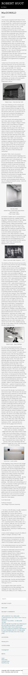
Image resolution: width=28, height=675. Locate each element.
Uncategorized (5, 650)
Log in (2, 658)
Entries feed (4, 659)
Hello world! (4, 607)
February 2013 (4, 641)
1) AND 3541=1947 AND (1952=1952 (10, 631)
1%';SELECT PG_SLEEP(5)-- (7, 620)
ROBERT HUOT (12, 3)
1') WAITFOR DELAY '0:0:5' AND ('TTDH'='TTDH (13, 617)
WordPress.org (5, 663)
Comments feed (5, 661)
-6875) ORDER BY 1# (6, 616)
